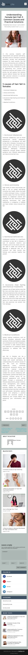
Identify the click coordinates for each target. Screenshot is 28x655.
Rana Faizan (13, 25)
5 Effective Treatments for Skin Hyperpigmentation (15, 636)
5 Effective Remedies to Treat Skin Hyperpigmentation (12, 489)
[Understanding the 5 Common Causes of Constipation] (4, 630)
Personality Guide (9, 26)
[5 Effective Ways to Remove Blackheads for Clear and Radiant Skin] (14, 519)
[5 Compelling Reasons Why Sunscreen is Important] (4, 643)
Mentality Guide (7, 601)
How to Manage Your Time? (10, 509)
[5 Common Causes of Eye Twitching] (14, 461)
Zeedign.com (21, 651)
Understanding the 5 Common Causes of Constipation (14, 630)
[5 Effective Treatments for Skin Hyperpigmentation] (4, 637)
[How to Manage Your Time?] (14, 500)
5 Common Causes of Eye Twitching (12, 469)
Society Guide (6, 608)
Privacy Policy (14, 653)
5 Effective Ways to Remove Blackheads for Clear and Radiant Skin (14, 529)
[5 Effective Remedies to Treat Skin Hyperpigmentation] (14, 480)
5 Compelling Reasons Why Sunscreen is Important (14, 643)
